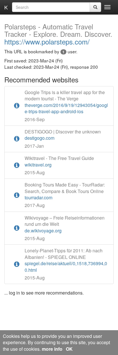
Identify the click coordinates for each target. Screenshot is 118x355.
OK (69, 349)
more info (52, 349)
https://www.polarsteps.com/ (58, 34)
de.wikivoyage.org (65, 224)
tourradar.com (65, 191)
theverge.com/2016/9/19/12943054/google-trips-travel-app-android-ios (66, 102)
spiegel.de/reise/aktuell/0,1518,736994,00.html (66, 260)
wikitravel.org (59, 161)
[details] (16, 105)
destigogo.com (63, 135)
